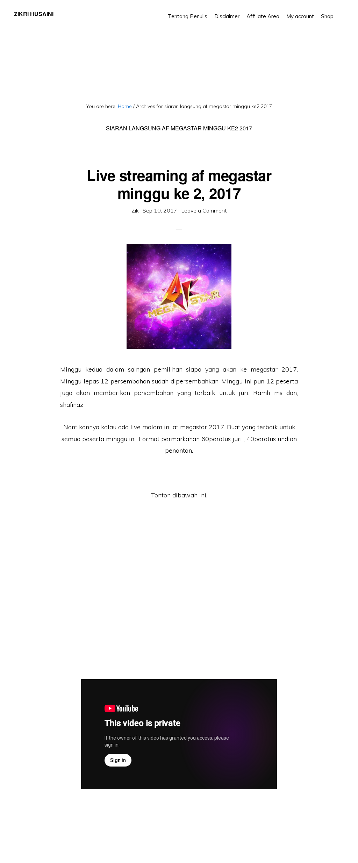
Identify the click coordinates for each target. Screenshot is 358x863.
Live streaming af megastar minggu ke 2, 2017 (179, 184)
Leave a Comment (204, 210)
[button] (340, 11)
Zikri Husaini (33, 14)
